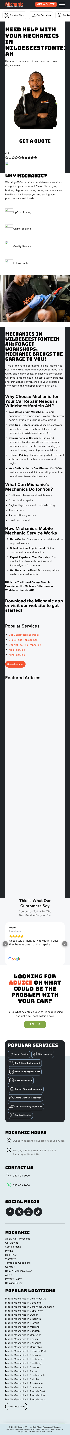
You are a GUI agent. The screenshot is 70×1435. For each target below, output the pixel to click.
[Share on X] (19, 1211)
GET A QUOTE (46, 4)
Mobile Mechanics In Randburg (23, 1363)
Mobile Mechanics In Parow (21, 1371)
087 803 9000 (21, 1175)
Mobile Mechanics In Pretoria (22, 1322)
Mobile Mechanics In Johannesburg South (29, 1306)
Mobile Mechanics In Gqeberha (23, 1302)
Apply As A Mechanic (17, 1238)
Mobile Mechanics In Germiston (23, 1346)
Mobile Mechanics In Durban (21, 1314)
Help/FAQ (10, 1254)
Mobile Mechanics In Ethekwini (23, 1318)
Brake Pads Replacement (23, 639)
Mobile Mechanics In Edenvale (23, 1355)
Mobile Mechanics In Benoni (21, 1339)
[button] (5, 943)
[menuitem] (60, 4)
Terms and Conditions (18, 1262)
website (37, 605)
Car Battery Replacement (24, 634)
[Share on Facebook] (10, 1211)
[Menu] (60, 4)
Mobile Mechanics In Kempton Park (25, 1351)
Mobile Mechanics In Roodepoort (24, 1359)
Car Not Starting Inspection (25, 644)
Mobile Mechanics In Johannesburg (25, 1298)
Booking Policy (13, 1282)
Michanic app (49, 600)
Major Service (17, 649)
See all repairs (15, 664)
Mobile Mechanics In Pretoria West (25, 1399)
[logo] (14, 4)
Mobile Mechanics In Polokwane (24, 1383)
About (8, 1274)
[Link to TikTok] (37, 1211)
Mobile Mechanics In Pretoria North (25, 1395)
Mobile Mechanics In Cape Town (24, 1310)
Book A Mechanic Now (18, 1270)
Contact (9, 1266)
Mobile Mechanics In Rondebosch (24, 1375)
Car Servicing (43, 15)
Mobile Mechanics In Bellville (22, 1379)
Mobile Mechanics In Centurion (23, 1334)
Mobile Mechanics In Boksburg (23, 1342)
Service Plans (17, 15)
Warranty (10, 1258)
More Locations (16, 1406)
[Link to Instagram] (28, 1211)
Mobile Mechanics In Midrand (22, 1326)
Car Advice (11, 1242)
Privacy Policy (13, 1278)
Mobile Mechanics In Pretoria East (25, 1391)
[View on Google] (14, 959)
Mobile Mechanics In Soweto (22, 1367)
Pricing (9, 1250)
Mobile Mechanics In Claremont (23, 1387)
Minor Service (17, 654)
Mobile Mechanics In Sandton (22, 1330)
